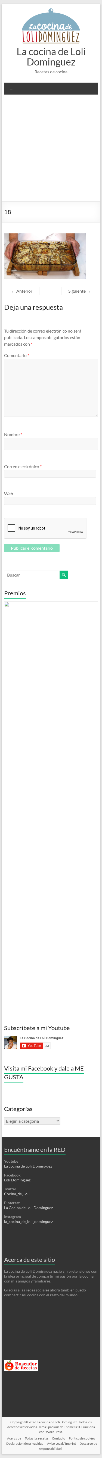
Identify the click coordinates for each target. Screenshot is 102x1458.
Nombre (13, 434)
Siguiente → (79, 290)
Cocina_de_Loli (17, 1193)
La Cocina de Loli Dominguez (28, 1207)
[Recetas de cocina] (21, 1362)
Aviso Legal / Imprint (61, 1443)
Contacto (58, 1438)
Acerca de (14, 1438)
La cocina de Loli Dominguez (51, 56)
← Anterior (21, 290)
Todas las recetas (36, 1438)
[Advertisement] (51, 150)
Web (8, 493)
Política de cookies (82, 1438)
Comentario (16, 355)
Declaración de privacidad (25, 1443)
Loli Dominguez (17, 1180)
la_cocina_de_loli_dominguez (28, 1221)
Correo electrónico (23, 466)
